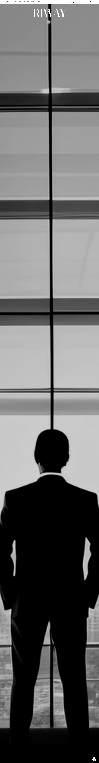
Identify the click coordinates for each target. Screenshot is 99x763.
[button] (90, 1)
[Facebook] (68, 2)
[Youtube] (73, 2)
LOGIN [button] (90, 2)
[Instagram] (71, 2)
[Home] (94, 759)
